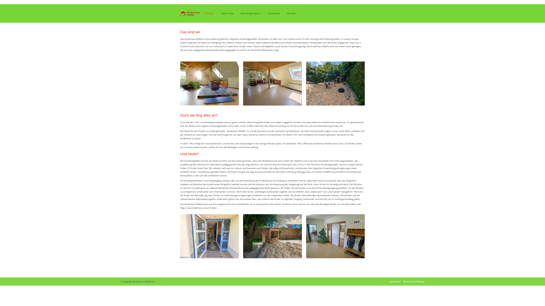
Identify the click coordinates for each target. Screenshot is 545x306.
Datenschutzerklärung (413, 281)
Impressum (395, 281)
